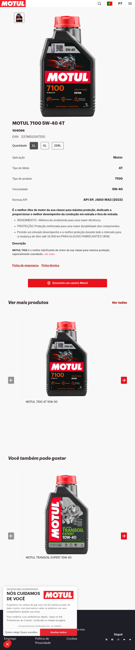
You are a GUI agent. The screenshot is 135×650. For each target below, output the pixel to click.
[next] (124, 380)
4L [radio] (45, 145)
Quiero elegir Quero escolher (22, 632)
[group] (47, 145)
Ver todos (119, 302)
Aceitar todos (59, 632)
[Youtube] (124, 639)
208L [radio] (57, 145)
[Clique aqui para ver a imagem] (19, 18)
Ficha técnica (50, 265)
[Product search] (99, 3)
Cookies (71, 638)
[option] (67, 380)
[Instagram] (118, 639)
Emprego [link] (10, 638)
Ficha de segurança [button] (25, 265)
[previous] (11, 380)
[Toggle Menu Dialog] (130, 3)
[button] (7, 644)
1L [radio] (34, 145)
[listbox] (67, 380)
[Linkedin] (106, 639)
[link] (67, 283)
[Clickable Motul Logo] (13, 3)
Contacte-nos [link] (75, 629)
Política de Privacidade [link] (43, 640)
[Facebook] (112, 639)
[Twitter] (130, 639)
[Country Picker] (109, 4)
